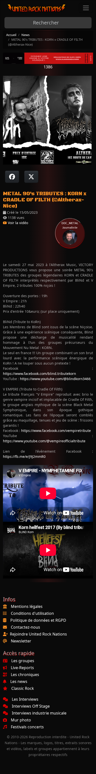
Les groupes (22, 660)
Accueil (11, 35)
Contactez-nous (25, 627)
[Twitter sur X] (31, 177)
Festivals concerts (27, 727)
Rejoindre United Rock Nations (38, 634)
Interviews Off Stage (31, 706)
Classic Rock (22, 688)
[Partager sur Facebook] (12, 177)
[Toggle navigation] (86, 8)
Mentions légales (27, 606)
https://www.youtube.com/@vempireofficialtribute (44, 441)
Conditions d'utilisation (32, 613)
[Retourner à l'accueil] (36, 8)
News (25, 35)
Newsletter (21, 641)
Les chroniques (25, 674)
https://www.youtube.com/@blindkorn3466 (55, 378)
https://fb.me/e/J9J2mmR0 (24, 456)
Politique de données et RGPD (38, 620)
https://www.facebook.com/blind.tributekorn (39, 373)
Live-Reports (22, 667)
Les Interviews (25, 699)
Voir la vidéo (17, 222)
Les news (18, 681)
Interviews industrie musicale (39, 713)
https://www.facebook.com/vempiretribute (56, 430)
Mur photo (21, 720)
